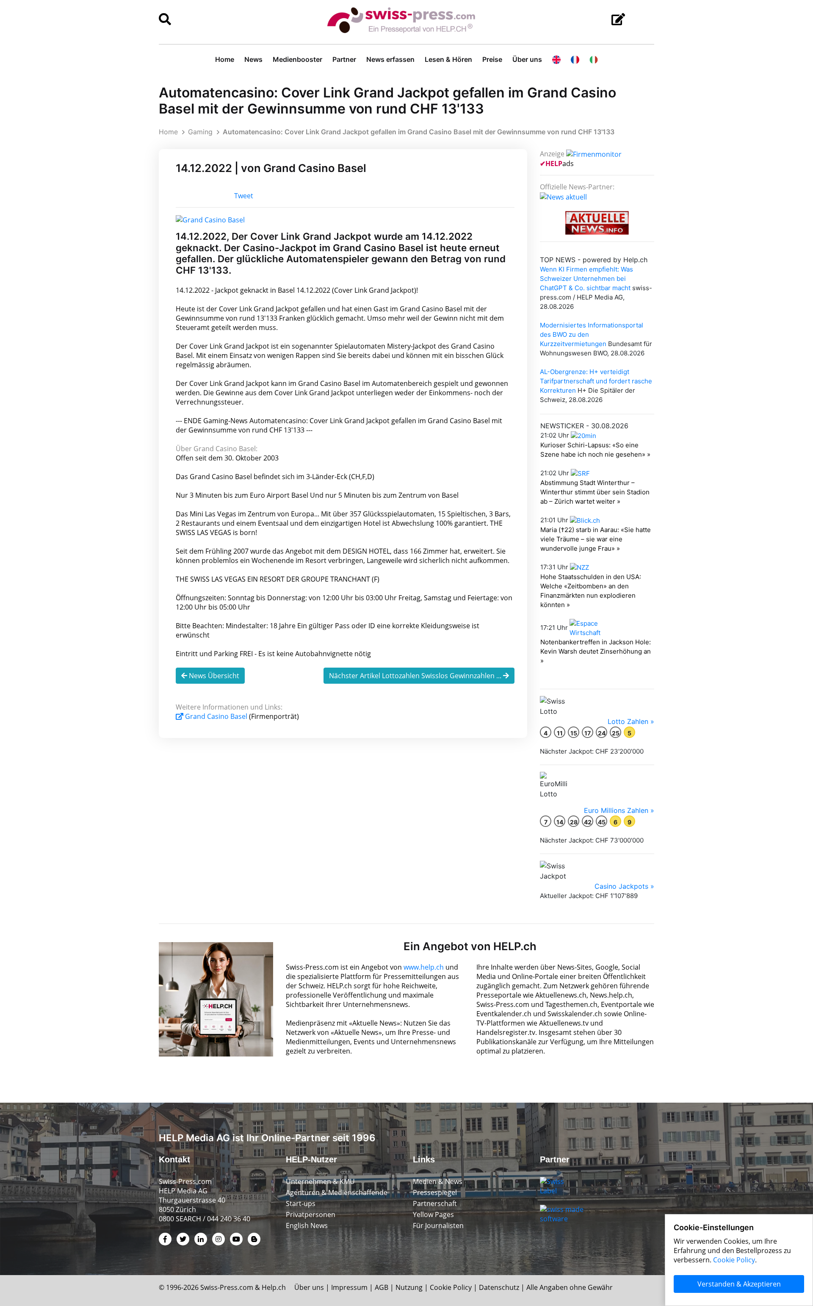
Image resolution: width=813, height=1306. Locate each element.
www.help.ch (424, 967)
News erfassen (390, 59)
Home (224, 59)
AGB (381, 1287)
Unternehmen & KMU (320, 1181)
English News (307, 1225)
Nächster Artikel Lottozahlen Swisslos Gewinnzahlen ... (416, 675)
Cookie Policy (451, 1287)
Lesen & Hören (448, 59)
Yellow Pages (433, 1214)
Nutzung (409, 1287)
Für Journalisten (438, 1225)
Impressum (349, 1287)
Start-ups (300, 1203)
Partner (344, 59)
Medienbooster (297, 59)
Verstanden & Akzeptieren (739, 1284)
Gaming (200, 132)
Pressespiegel (435, 1192)
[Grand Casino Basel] (210, 219)
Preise (492, 59)
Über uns (527, 59)
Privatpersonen (310, 1214)
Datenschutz (499, 1287)
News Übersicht (213, 675)
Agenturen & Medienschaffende (336, 1192)
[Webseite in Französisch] (575, 59)
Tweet (243, 195)
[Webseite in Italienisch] (593, 59)
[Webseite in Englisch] (556, 59)
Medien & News (437, 1181)
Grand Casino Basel (216, 716)
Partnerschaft (435, 1203)
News (253, 59)
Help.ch (274, 1287)
